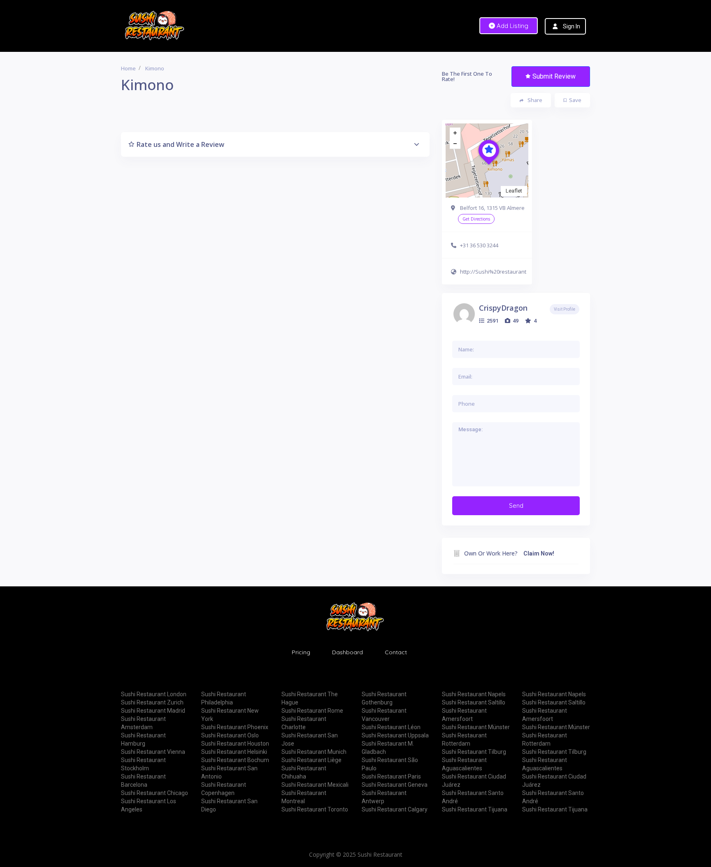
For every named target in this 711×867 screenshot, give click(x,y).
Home (128, 68)
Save (575, 100)
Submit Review (554, 76)
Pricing (301, 652)
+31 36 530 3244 (479, 245)
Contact (396, 652)
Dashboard (347, 652)
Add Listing (511, 26)
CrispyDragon (503, 308)
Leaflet (514, 191)
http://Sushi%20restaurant (493, 271)
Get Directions (476, 219)
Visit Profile (564, 309)
